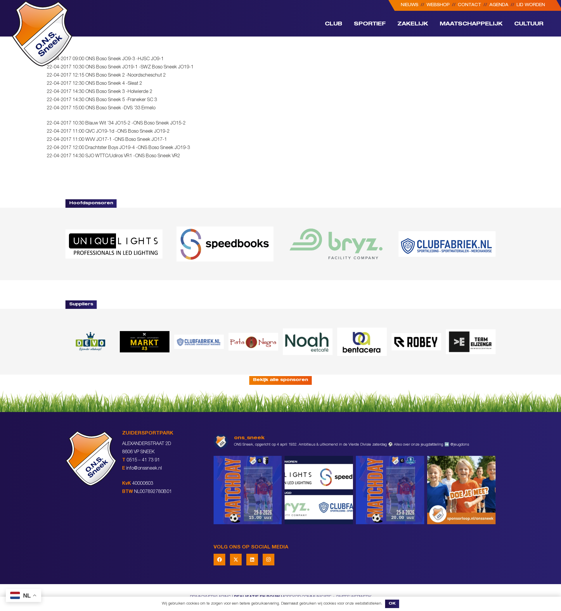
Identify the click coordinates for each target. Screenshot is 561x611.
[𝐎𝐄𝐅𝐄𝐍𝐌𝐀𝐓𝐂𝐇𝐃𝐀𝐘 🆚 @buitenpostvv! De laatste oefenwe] (390, 490)
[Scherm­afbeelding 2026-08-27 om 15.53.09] (447, 244)
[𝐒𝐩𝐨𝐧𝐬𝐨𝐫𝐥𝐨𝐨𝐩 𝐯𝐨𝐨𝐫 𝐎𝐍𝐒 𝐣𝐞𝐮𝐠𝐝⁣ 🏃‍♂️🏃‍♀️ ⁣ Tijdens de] (461, 490)
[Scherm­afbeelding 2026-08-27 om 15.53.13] (471, 341)
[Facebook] (219, 559)
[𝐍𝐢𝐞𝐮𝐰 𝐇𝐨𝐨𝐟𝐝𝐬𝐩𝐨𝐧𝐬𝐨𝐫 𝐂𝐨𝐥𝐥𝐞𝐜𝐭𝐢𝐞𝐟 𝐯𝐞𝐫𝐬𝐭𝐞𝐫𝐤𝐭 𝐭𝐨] (319, 490)
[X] (236, 559)
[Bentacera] (362, 342)
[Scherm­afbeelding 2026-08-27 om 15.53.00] (113, 244)
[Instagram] (268, 559)
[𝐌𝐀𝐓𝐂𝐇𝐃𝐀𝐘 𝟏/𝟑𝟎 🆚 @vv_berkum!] (248, 490)
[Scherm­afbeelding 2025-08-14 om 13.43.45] (253, 342)
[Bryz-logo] (336, 244)
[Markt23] (144, 341)
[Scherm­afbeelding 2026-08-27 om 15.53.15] (416, 341)
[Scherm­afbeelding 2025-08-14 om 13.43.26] (308, 341)
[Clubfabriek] (199, 342)
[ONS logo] (42, 33)
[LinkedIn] (252, 559)
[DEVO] (90, 341)
